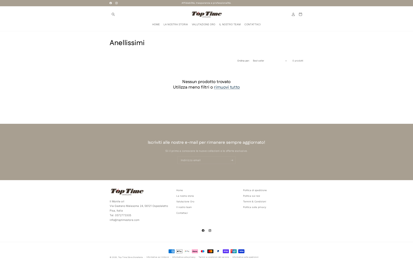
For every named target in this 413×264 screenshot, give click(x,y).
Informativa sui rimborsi (157, 257)
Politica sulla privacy (254, 207)
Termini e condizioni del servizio (214, 257)
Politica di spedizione (255, 190)
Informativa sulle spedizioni (245, 257)
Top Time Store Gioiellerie (130, 257)
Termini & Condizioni (254, 201)
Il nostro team (184, 207)
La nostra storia (185, 195)
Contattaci (182, 213)
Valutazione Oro (185, 201)
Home (179, 190)
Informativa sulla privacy (184, 257)
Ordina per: (243, 60)
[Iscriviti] (231, 160)
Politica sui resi (251, 195)
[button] (113, 14)
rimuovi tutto (227, 87)
